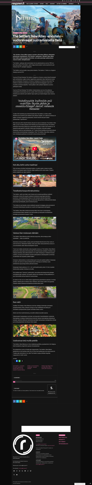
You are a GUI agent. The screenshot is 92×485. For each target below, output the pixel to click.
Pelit (47, 3)
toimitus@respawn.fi (23, 468)
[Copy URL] (26, 46)
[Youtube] (79, 1)
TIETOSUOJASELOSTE (63, 443)
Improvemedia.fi (51, 445)
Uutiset (42, 3)
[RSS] (69, 1)
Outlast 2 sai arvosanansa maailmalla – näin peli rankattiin (33, 367)
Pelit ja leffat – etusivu (32, 3)
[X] (77, 1)
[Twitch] (75, 1)
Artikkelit (71, 3)
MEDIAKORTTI (62, 439)
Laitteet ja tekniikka (62, 3)
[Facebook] (65, 1)
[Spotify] (71, 1)
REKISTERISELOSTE (63, 437)
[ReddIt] (23, 46)
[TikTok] (73, 1)
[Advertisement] (46, 416)
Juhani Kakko (19, 42)
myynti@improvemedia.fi (41, 444)
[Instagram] (67, 1)
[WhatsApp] (20, 46)
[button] (78, 3)
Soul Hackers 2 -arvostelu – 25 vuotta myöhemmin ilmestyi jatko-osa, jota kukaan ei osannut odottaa (19, 368)
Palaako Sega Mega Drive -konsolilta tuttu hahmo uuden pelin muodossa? (47, 367)
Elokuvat (52, 3)
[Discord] (63, 1)
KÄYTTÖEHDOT (62, 441)
